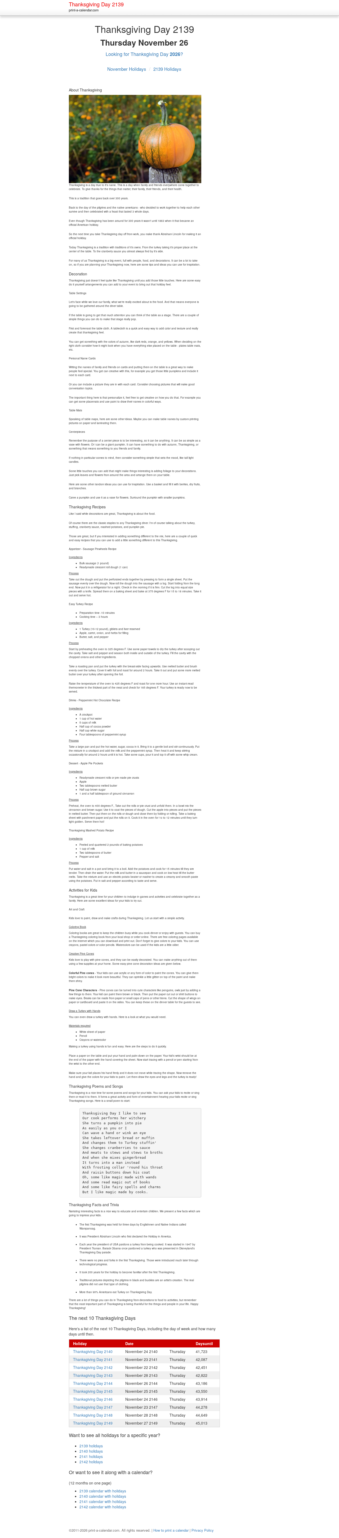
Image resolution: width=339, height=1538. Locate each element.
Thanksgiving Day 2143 (93, 1375)
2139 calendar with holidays (102, 1490)
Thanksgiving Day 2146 (93, 1399)
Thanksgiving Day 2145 (93, 1391)
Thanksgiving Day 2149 (93, 1423)
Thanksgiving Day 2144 (93, 1383)
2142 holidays (91, 1461)
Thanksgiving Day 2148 (93, 1415)
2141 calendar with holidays (102, 1501)
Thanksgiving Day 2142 (93, 1367)
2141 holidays (91, 1456)
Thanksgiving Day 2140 (93, 1351)
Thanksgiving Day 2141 (93, 1359)
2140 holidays (91, 1451)
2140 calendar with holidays (102, 1496)
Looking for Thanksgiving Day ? (144, 53)
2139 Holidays (167, 68)
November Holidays (127, 68)
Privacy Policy (202, 1530)
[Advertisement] (249, 100)
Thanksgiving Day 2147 (93, 1407)
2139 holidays (91, 1445)
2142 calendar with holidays (102, 1506)
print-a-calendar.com (84, 10)
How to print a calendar (171, 1530)
